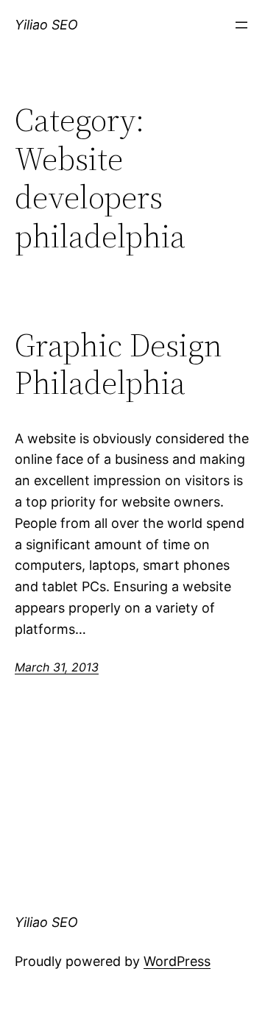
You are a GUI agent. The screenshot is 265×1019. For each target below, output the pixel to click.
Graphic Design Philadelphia (118, 364)
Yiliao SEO (46, 24)
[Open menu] (241, 25)
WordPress (177, 961)
